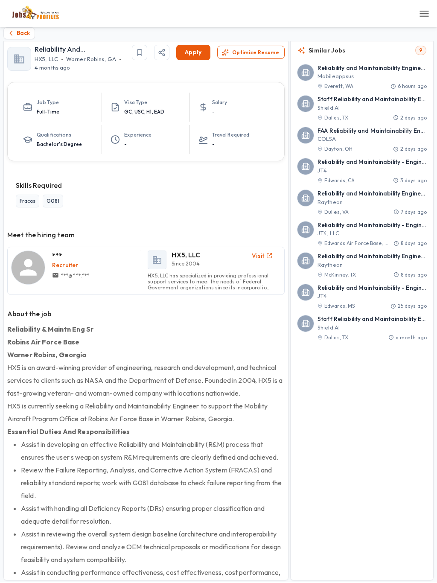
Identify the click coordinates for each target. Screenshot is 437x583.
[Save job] (139, 52)
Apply (193, 52)
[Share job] (161, 52)
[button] (361, 77)
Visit (258, 255)
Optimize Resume (255, 52)
